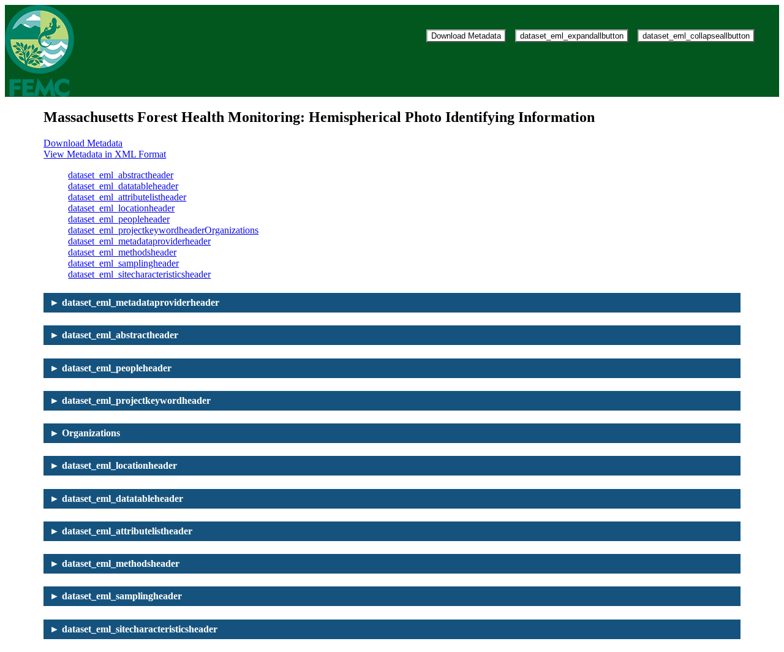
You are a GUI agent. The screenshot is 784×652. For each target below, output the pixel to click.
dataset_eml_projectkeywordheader (136, 230)
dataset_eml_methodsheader (122, 252)
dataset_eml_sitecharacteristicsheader (139, 274)
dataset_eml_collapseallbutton (696, 35)
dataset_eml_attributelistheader (127, 197)
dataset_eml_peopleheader (119, 219)
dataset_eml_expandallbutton (572, 35)
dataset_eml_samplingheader (123, 263)
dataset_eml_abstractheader (120, 175)
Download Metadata (466, 35)
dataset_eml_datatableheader (123, 186)
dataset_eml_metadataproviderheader (139, 241)
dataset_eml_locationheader (121, 208)
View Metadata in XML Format (104, 154)
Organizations (231, 230)
